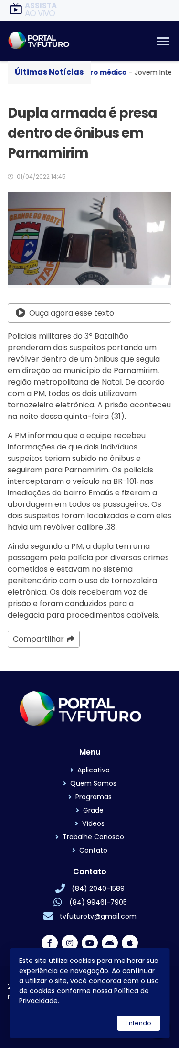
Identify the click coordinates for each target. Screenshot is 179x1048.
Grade (93, 810)
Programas (93, 797)
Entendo (138, 1022)
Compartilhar (38, 638)
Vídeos (93, 823)
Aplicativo (93, 770)
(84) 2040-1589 (98, 888)
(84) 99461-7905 (98, 902)
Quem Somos (93, 783)
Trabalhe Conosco (93, 837)
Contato (93, 850)
